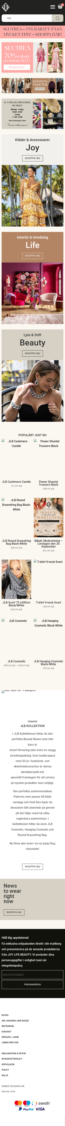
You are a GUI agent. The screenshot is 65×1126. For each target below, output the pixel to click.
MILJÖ (5, 1075)
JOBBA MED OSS (10, 1042)
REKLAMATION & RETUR (14, 1053)
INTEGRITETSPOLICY (12, 1059)
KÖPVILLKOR (8, 1064)
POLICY (5, 1070)
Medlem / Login (10, 1037)
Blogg (5, 1015)
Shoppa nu (32, 158)
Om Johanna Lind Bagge (15, 1020)
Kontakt (6, 1031)
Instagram (8, 1026)
